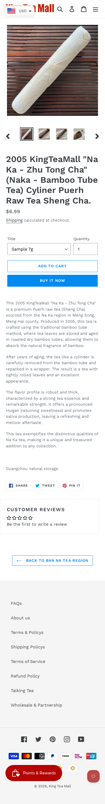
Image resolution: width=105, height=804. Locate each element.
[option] (27, 134)
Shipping (14, 220)
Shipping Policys (28, 646)
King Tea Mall (60, 786)
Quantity (81, 239)
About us (20, 617)
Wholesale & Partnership (36, 705)
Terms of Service (28, 661)
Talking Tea (22, 690)
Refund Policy (25, 676)
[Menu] (96, 9)
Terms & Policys (27, 632)
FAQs (16, 603)
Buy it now (52, 280)
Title (11, 239)
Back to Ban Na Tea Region (56, 560)
